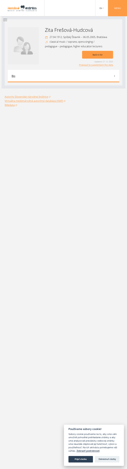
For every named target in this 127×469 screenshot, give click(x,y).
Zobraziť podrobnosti (88, 450)
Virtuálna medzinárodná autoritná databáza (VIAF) (34, 101)
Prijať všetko (81, 459)
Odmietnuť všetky (107, 459)
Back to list (98, 54)
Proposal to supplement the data (96, 64)
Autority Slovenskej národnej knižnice (26, 97)
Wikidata (11, 105)
